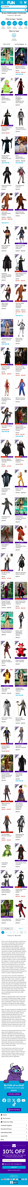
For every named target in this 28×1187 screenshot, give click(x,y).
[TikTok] (14, 1104)
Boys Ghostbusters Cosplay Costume (7, 631)
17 (25, 932)
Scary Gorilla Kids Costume (6, 186)
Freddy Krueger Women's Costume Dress (7, 662)
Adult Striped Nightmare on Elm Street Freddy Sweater (21, 428)
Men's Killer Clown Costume (7, 718)
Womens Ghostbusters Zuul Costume (21, 546)
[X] (14, 1100)
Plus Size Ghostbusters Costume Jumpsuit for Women (7, 69)
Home (5, 1115)
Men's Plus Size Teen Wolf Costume (6, 689)
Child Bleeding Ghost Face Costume (6, 490)
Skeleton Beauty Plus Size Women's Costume (7, 460)
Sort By (19, 44)
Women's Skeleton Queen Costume (21, 573)
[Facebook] (4, 1100)
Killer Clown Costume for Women (19, 340)
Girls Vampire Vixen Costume (21, 863)
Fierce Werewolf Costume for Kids (6, 919)
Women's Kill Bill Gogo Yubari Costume (20, 247)
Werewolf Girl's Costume (6, 804)
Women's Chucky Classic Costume (20, 398)
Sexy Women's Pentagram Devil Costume (6, 399)
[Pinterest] (19, 1100)
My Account (6, 1118)
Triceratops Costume (5, 863)
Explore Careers (14, 1094)
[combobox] (12, 10)
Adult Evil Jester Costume (20, 919)
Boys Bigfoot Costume (5, 545)
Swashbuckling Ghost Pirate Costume (20, 836)
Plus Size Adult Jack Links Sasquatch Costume (20, 305)
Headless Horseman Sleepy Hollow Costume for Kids (6, 276)
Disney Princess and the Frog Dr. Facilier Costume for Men (6, 603)
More (2, 1139)
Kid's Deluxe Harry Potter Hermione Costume (21, 602)
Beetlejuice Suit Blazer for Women (21, 67)
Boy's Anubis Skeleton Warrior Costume (20, 719)
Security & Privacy (6, 1129)
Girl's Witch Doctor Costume (7, 426)
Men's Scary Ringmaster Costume (5, 305)
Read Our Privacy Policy (14, 1170)
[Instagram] (9, 1100)
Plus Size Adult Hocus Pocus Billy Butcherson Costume (20, 369)
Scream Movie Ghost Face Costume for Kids (6, 157)
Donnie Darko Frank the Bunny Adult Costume (6, 891)
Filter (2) (5, 44)
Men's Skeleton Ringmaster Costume (6, 247)
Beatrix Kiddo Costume (19, 489)
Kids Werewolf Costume (6, 517)
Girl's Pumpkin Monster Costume (7, 835)
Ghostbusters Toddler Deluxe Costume (20, 689)
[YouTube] (23, 1100)
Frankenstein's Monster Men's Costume (6, 747)
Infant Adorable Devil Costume (20, 661)
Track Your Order (8, 1122)
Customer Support (6, 1125)
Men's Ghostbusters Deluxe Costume (20, 157)
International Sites (6, 1132)
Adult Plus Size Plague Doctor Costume (6, 368)
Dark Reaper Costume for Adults (19, 775)
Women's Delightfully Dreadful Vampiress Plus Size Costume (20, 99)
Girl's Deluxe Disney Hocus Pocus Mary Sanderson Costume (19, 806)
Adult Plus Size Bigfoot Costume (20, 212)
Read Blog (15, 1109)
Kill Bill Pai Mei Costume (6, 573)
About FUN (4, 1136)
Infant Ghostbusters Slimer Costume (6, 98)
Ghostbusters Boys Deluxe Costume (7, 339)
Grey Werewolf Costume (20, 186)
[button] (25, 2)
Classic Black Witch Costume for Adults (21, 891)
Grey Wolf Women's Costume (21, 746)
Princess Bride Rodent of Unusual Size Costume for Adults (7, 776)
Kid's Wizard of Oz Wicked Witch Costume (7, 129)
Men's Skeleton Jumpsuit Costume (21, 128)
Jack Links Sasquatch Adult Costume (6, 213)
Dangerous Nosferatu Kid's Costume (20, 460)
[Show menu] (2, 2)
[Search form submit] (25, 10)
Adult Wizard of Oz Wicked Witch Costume (21, 275)
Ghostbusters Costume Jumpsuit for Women (21, 518)
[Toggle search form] (21, 2)
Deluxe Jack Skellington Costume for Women (19, 633)
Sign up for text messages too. (13, 1164)
